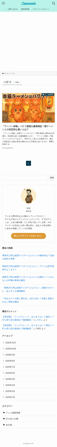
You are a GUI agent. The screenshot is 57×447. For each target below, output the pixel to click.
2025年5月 (10, 379)
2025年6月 (10, 373)
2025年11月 (10, 343)
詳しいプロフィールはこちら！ (28, 236)
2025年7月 (10, 367)
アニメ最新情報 (13, 413)
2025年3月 (10, 391)
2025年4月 (10, 385)
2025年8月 (10, 361)
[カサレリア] (28, 3)
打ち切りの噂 (12, 419)
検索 (52, 178)
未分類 (9, 425)
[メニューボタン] (3, 3)
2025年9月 (10, 355)
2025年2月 (10, 397)
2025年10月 (10, 349)
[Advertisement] (28, 41)
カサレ (40, 320)
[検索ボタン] (53, 3)
